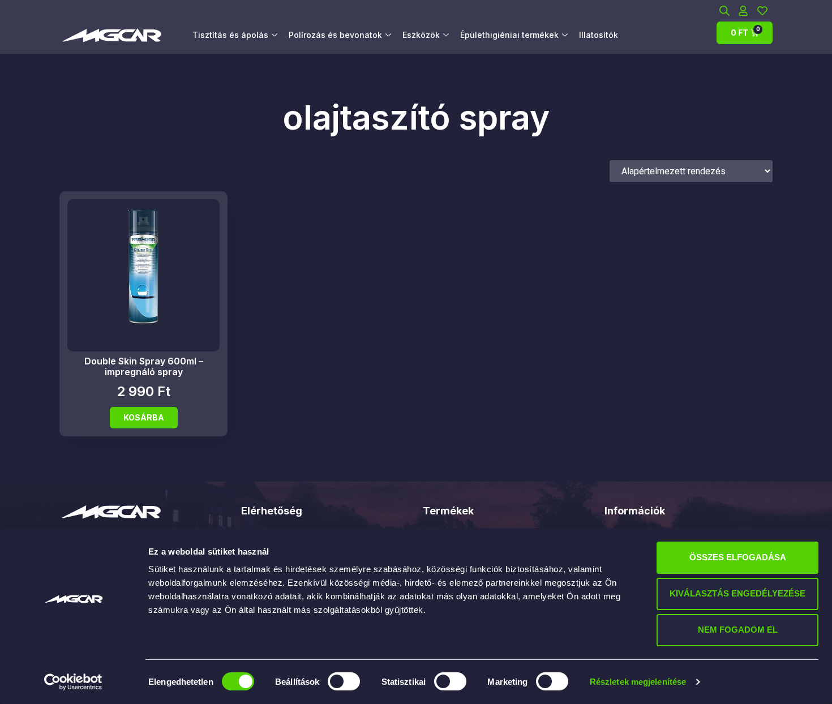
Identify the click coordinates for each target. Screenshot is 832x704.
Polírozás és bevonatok (335, 35)
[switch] (344, 681)
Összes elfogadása (737, 557)
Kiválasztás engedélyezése (737, 593)
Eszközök (421, 35)
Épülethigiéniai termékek (509, 35)
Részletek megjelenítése (638, 681)
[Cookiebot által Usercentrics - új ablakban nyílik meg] (73, 681)
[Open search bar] (724, 10)
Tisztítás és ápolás (230, 35)
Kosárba (143, 417)
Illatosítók (598, 35)
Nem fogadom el (738, 629)
